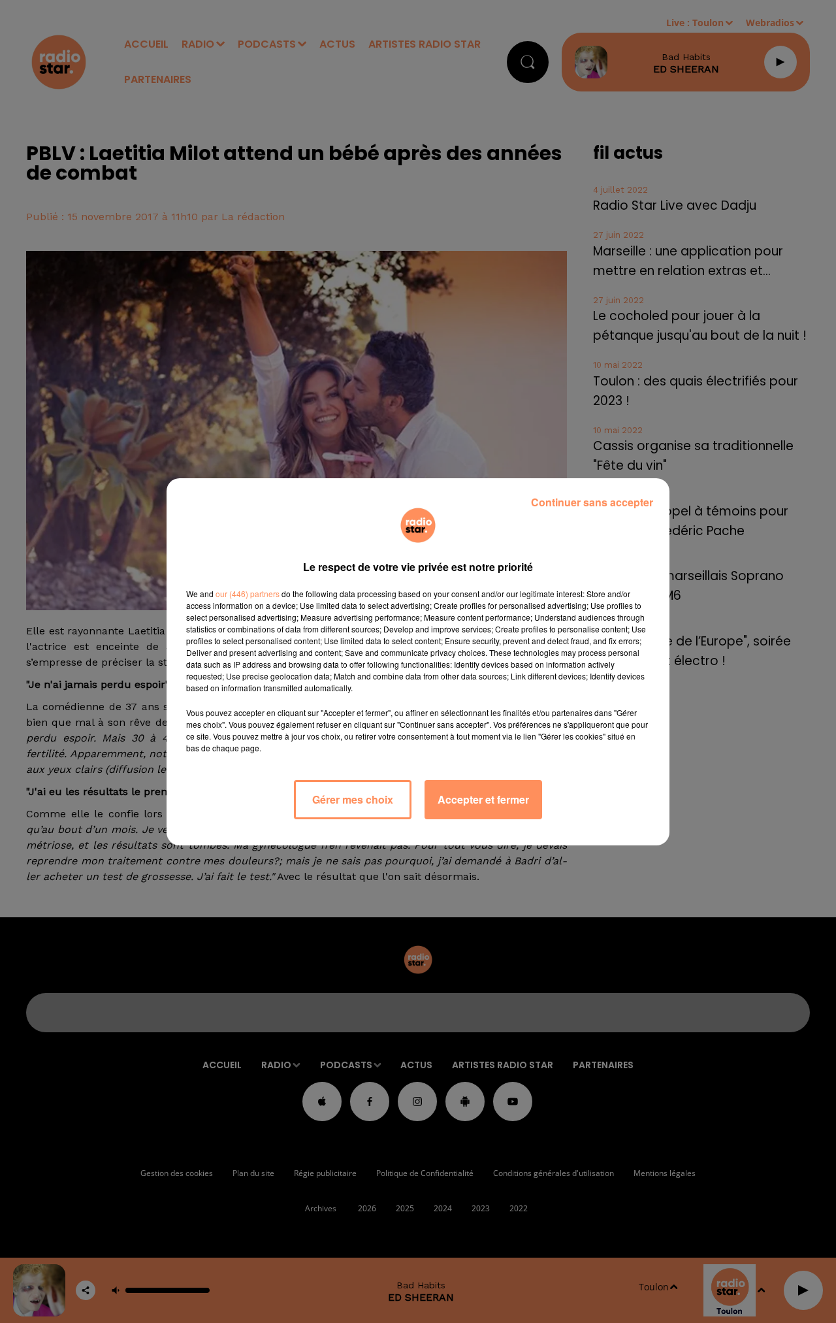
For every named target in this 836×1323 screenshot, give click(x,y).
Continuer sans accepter (592, 502)
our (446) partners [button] (248, 593)
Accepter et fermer (483, 799)
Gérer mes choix (352, 799)
